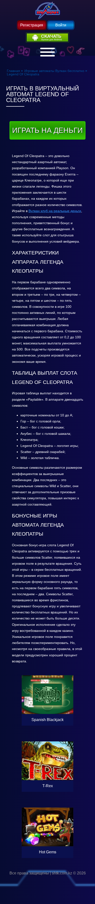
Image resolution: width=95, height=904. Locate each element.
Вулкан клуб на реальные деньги (54, 211)
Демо (47, 680)
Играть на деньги (47, 130)
